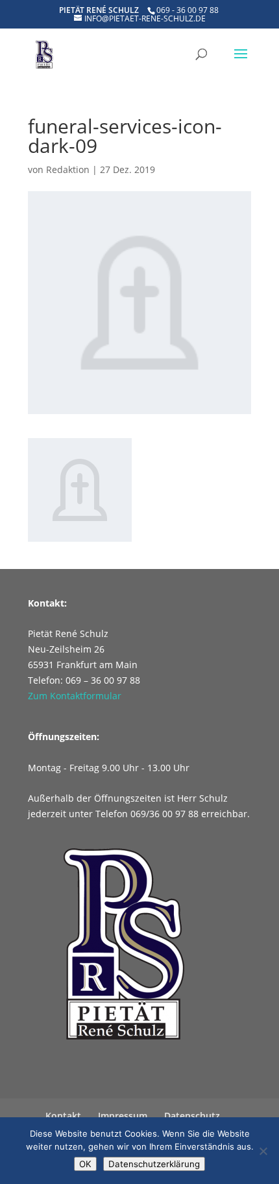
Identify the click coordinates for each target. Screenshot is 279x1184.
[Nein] (262, 1150)
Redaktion (68, 169)
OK (85, 1164)
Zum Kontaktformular (74, 696)
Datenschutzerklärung (154, 1164)
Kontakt (63, 1115)
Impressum (122, 1115)
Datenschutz (192, 1115)
